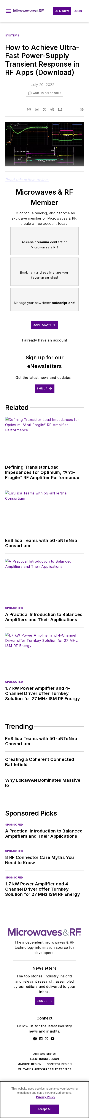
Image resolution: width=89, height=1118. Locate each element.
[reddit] (52, 109)
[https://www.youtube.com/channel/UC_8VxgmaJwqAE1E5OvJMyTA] (52, 1038)
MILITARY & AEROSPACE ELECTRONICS (45, 1069)
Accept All (44, 1109)
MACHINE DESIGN (29, 1064)
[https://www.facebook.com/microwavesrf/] (35, 1038)
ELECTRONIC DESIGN (44, 1059)
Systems (12, 35)
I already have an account (44, 340)
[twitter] (44, 109)
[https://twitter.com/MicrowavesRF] (46, 1038)
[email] (60, 109)
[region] (44, 1099)
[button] (8, 11)
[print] (81, 109)
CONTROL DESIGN (59, 1064)
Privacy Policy (45, 1097)
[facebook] (29, 109)
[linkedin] (37, 109)
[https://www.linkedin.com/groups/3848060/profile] (41, 1038)
